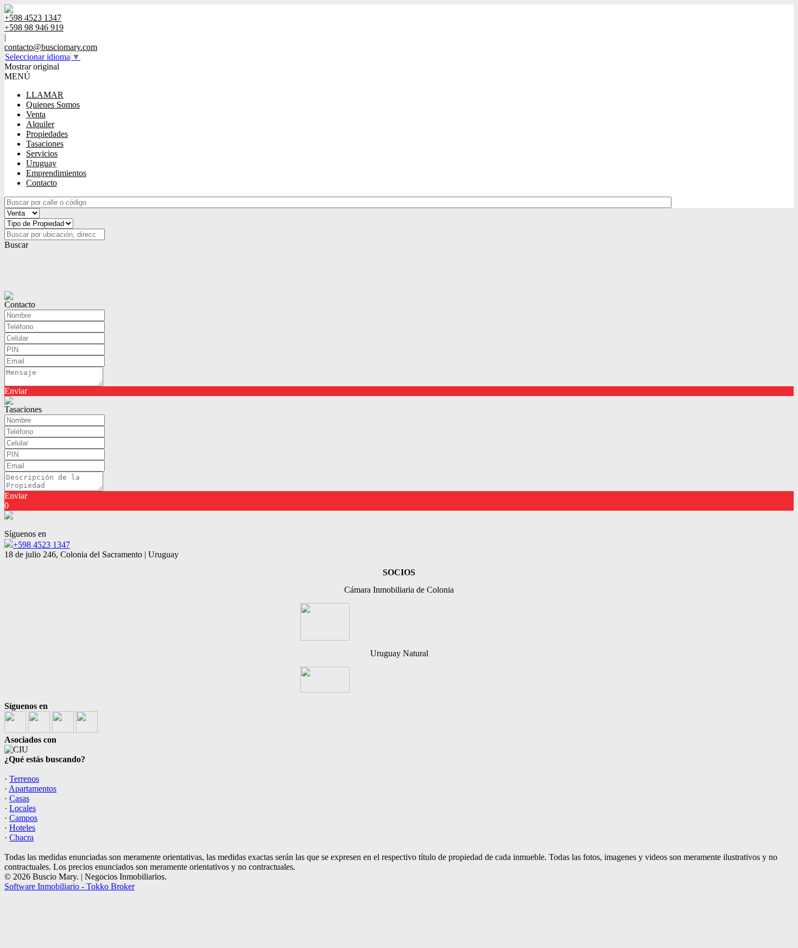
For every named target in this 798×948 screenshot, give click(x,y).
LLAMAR (45, 94)
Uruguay (41, 163)
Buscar (16, 244)
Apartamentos (32, 788)
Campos (23, 818)
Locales (22, 808)
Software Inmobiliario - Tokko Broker (69, 886)
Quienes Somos (53, 104)
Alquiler (40, 124)
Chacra (21, 837)
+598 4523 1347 (41, 544)
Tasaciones (45, 143)
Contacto (41, 182)
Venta (36, 114)
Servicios (42, 153)
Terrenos (24, 778)
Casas (19, 798)
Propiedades (47, 134)
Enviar (15, 390)
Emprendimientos (56, 173)
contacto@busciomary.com (50, 47)
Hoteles (22, 827)
